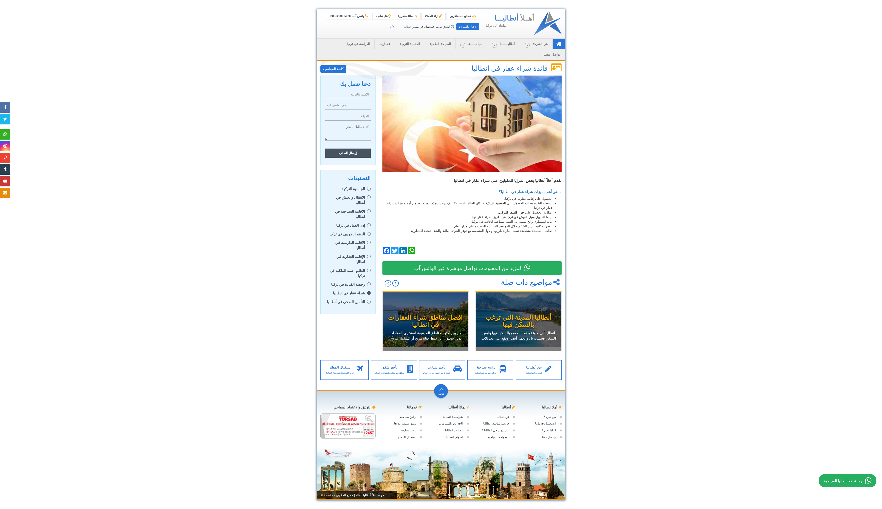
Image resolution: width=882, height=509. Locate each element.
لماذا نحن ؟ (549, 430)
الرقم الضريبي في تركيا (347, 234)
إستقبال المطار (406, 437)
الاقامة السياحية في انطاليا (350, 214)
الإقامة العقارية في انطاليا (350, 259)
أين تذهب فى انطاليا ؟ (495, 430)
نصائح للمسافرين (461, 16)
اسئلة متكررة (406, 16)
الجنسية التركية (353, 189)
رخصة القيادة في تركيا (348, 284)
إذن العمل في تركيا (350, 225)
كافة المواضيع (333, 69)
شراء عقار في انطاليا (349, 293)
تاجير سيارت (408, 430)
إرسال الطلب (348, 153)
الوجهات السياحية (498, 437)
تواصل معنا (549, 437)
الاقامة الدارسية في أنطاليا (350, 245)
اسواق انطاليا (454, 437)
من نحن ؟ (550, 417)
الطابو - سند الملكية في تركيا (347, 273)
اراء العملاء (432, 16)
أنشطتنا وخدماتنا (545, 423)
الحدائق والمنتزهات (451, 423)
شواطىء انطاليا (453, 417)
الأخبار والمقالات (467, 26)
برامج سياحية (408, 417)
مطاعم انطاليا (454, 430)
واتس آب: (347, 16)
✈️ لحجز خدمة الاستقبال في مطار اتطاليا (429, 26)
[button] (536, 44)
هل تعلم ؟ (382, 16)
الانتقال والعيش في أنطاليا (350, 200)
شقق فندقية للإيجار (404, 423)
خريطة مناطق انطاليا (496, 423)
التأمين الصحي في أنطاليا (346, 302)
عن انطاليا (503, 417)
